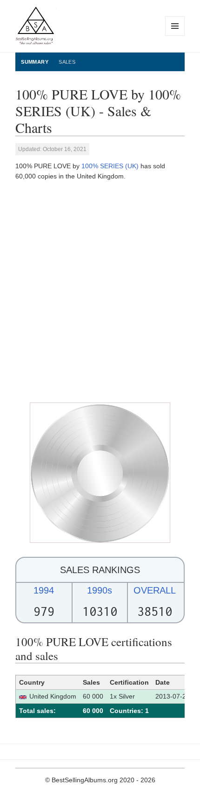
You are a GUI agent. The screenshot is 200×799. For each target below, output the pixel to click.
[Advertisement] (100, 292)
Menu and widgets (175, 35)
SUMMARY (34, 62)
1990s (99, 590)
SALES (67, 62)
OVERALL (154, 590)
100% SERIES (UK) (110, 166)
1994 (43, 590)
